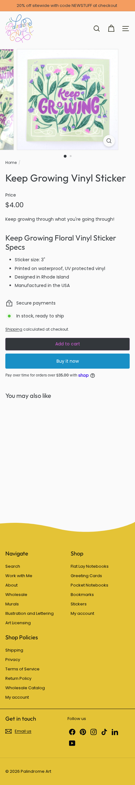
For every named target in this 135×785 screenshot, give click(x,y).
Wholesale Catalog (25, 688)
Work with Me (18, 576)
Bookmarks (82, 595)
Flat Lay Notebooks (90, 566)
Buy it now (68, 361)
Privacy (12, 660)
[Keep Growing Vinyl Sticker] (44, 456)
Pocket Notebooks (89, 585)
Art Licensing (18, 623)
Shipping (13, 329)
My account (82, 613)
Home (11, 162)
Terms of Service (22, 669)
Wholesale (16, 595)
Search (12, 566)
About (11, 585)
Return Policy (18, 678)
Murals (12, 604)
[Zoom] (109, 141)
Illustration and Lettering (29, 613)
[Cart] (111, 28)
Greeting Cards (86, 576)
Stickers (79, 604)
